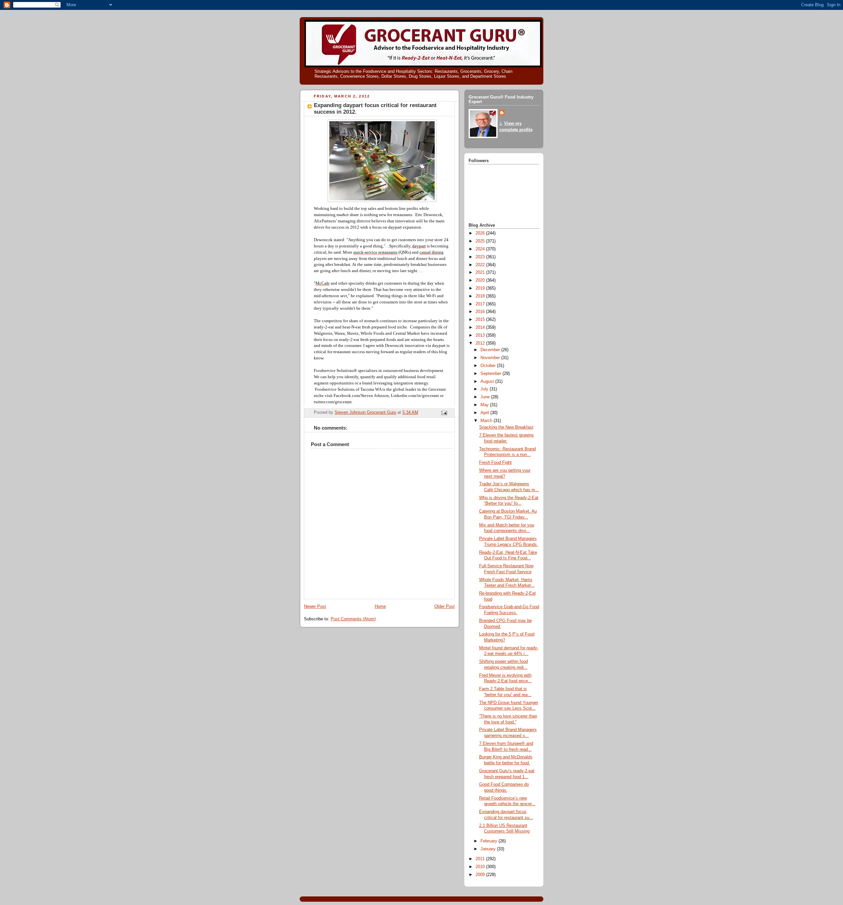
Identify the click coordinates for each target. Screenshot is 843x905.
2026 (481, 233)
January (488, 849)
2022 (481, 265)
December (490, 350)
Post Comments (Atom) (353, 619)
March (487, 420)
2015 (481, 319)
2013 (481, 335)
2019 (481, 288)
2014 (481, 327)
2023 (481, 257)
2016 (481, 311)
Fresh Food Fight (495, 462)
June (485, 397)
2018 (481, 296)
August (487, 381)
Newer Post (315, 606)
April (485, 412)
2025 (481, 241)
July (485, 389)
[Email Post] (444, 412)
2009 (481, 874)
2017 (481, 304)
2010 (481, 866)
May (485, 405)
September (491, 373)
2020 (481, 280)
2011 (481, 859)
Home (380, 606)
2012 (481, 343)
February (489, 841)
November (490, 357)
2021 (481, 272)
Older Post (444, 606)
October (488, 365)
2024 (481, 249)
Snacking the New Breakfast (506, 427)
